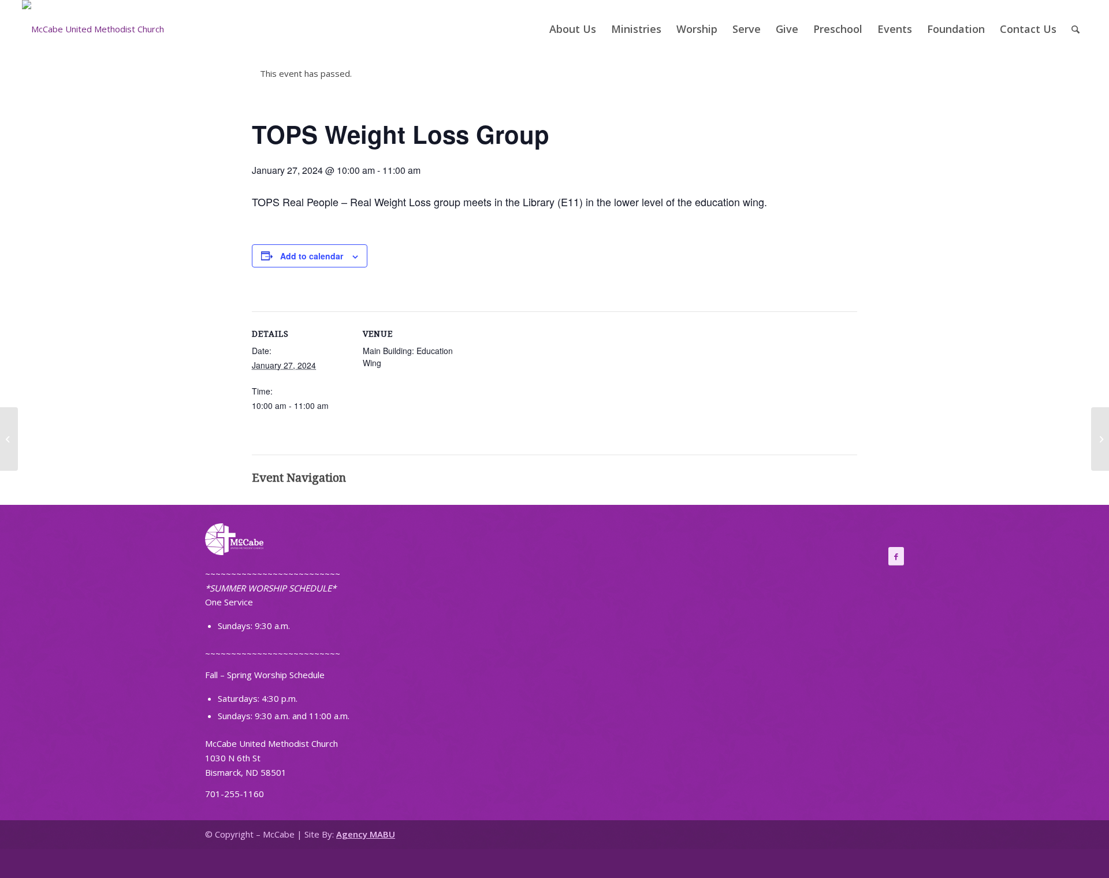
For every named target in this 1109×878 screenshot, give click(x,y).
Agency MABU (365, 834)
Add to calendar (311, 256)
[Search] (1075, 29)
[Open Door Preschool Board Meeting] (9, 439)
